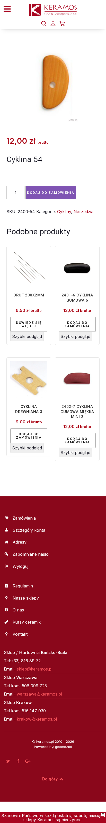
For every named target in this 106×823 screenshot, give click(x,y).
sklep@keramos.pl (34, 669)
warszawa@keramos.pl (39, 694)
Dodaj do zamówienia (50, 193)
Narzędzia (83, 211)
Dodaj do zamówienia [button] (77, 324)
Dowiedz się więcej (29, 324)
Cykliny (64, 211)
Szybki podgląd (27, 336)
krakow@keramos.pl (37, 719)
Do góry (50, 779)
